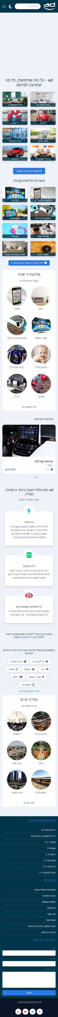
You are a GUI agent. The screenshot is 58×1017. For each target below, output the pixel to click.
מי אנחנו (51, 908)
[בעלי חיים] (43, 135)
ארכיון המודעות (27, 637)
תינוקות (27, 669)
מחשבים (26, 684)
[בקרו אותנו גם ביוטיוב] (25, 1012)
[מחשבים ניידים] (43, 212)
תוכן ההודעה (50, 969)
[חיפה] (41, 750)
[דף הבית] (49, 6)
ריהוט (15, 677)
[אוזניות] (15, 230)
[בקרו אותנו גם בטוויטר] (33, 1012)
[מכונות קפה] (43, 230)
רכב (43, 669)
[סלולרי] (17, 296)
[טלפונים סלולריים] (43, 194)
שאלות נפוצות (49, 901)
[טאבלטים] (15, 212)
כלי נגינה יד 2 (49, 866)
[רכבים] (43, 117)
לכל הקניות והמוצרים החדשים (28, 262)
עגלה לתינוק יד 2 (47, 872)
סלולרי (11, 669)
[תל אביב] (41, 721)
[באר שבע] (17, 750)
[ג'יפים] (15, 153)
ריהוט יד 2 (51, 854)
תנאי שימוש (50, 926)
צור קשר (51, 914)
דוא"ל (53, 959)
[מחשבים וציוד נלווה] (17, 325)
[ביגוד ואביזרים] (17, 354)
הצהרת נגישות (48, 932)
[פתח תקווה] (17, 779)
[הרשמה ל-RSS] (18, 1012)
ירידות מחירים (48, 830)
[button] (36, 477)
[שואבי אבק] (43, 248)
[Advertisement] (29, 43)
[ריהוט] (41, 296)
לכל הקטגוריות (29, 406)
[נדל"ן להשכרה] (15, 99)
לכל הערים (29, 802)
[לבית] (17, 384)
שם (54, 948)
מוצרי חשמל (35, 677)
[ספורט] (41, 384)
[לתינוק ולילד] (41, 354)
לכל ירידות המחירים (29, 691)
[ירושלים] (17, 721)
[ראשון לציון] (41, 779)
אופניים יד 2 (50, 860)
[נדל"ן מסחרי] (15, 135)
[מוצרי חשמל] (41, 325)
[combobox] (28, 6)
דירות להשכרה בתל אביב (43, 836)
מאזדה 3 (51, 848)
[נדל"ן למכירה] (43, 99)
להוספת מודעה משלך (29, 171)
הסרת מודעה (49, 895)
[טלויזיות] (15, 194)
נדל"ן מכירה (38, 661)
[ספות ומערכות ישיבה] (15, 248)
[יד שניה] (15, 117)
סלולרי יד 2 (50, 842)
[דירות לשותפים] (43, 153)
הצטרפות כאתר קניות (45, 889)
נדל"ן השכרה (16, 661)
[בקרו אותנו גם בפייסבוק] (40, 1012)
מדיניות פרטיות (35, 926)
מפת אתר (51, 920)
